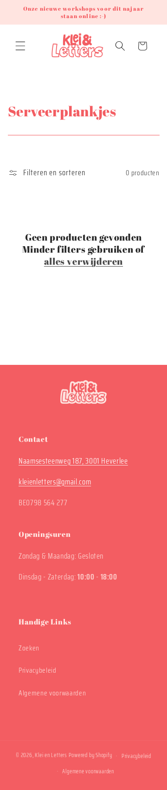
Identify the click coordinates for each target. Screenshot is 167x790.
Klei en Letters (51, 755)
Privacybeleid (38, 670)
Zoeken (29, 648)
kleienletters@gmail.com (55, 482)
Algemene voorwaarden (52, 693)
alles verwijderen (83, 261)
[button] (20, 46)
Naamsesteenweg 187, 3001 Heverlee (73, 461)
